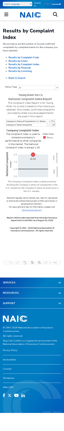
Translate (55, 4)
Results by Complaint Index (24, 64)
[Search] (55, 14)
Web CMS (8, 387)
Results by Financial (20, 67)
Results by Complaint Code (24, 57)
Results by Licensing (20, 71)
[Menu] (6, 14)
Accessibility (9, 359)
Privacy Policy (10, 350)
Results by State (18, 61)
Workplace (8, 378)
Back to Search (17, 78)
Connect (7, 368)
